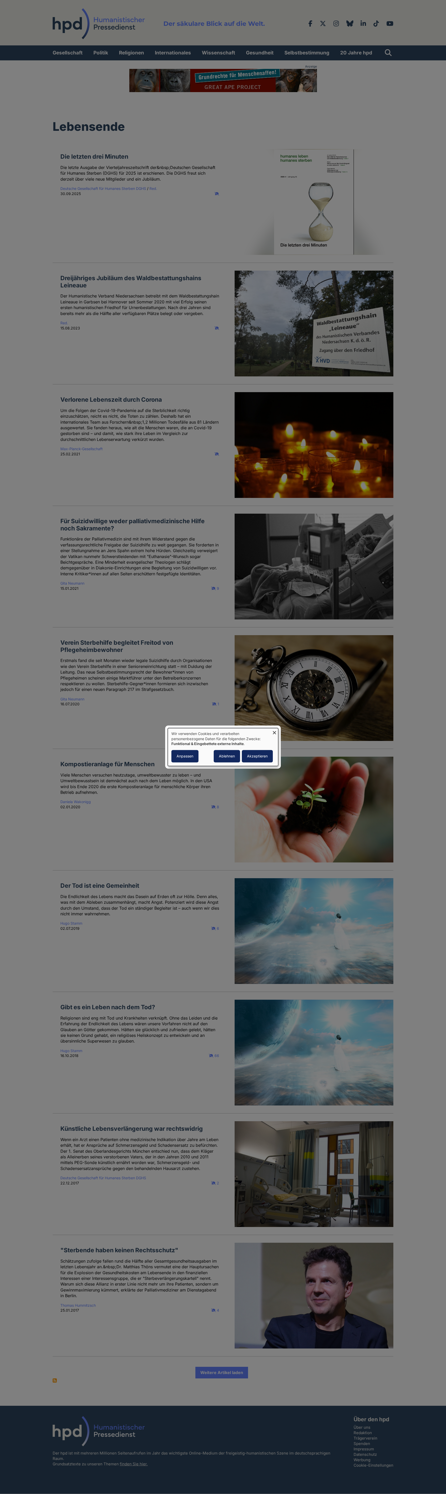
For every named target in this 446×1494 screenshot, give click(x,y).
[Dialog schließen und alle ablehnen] (274, 731)
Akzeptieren (257, 756)
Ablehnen (227, 756)
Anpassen (185, 756)
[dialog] (223, 747)
